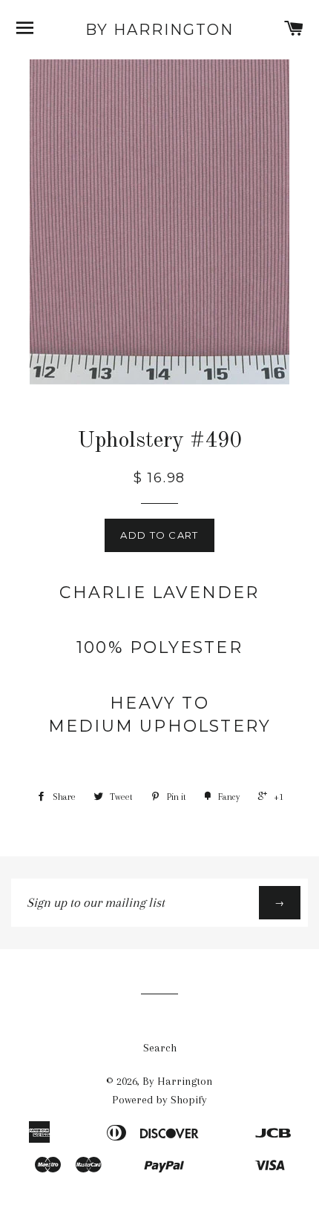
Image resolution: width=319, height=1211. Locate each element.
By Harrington (159, 30)
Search (160, 1047)
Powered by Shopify (159, 1099)
